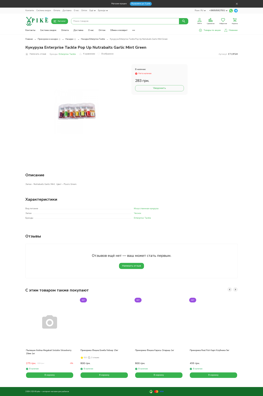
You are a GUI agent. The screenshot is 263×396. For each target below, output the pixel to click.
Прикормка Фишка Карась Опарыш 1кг (154, 350)
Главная (29, 39)
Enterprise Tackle (67, 54)
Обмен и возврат (119, 30)
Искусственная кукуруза (146, 208)
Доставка (67, 10)
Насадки (69, 39)
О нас (76, 10)
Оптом (84, 10)
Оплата (56, 10)
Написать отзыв (131, 265)
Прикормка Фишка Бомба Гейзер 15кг (99, 350)
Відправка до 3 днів (140, 3)
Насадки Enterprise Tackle (93, 39)
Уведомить (159, 88)
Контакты (29, 10)
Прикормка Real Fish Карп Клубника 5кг (209, 350)
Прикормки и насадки (48, 39)
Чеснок (137, 213)
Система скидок (43, 10)
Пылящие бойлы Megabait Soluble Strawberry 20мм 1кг (48, 352)
